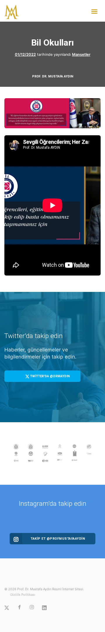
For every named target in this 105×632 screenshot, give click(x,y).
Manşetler (81, 54)
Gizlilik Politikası (22, 595)
